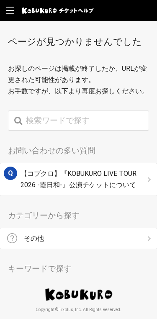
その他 (34, 238)
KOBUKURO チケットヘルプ (58, 10)
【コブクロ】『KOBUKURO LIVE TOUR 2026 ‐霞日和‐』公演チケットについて (78, 179)
